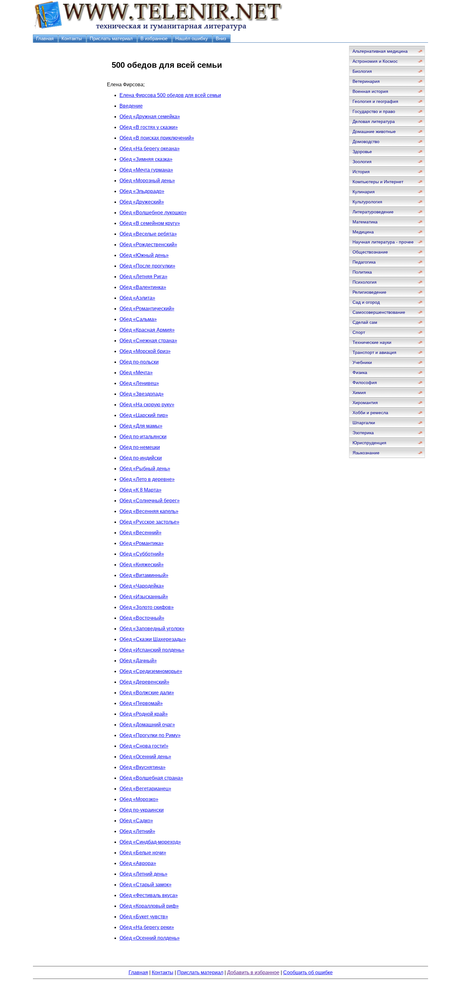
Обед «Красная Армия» (147, 330)
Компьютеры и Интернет (377, 181)
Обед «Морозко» (138, 799)
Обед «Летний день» (143, 874)
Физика (359, 372)
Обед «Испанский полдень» (151, 650)
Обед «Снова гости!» (143, 746)
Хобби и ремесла (370, 412)
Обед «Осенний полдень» (149, 938)
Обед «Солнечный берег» (149, 500)
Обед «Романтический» (146, 308)
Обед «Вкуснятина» (142, 767)
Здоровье (362, 151)
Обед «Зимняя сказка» (145, 159)
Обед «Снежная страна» (148, 340)
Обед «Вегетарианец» (145, 788)
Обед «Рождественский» (148, 244)
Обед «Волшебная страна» (151, 778)
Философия (364, 382)
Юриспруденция (369, 442)
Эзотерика (363, 432)
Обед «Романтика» (141, 543)
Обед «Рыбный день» (144, 468)
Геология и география (375, 101)
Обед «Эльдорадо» (141, 191)
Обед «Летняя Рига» (143, 276)
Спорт (358, 332)
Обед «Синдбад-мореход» (150, 842)
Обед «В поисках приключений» (156, 138)
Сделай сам (364, 322)
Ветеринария (366, 81)
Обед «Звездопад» (141, 394)
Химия (359, 392)
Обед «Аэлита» (137, 298)
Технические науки (371, 342)
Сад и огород (366, 302)
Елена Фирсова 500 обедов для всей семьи (170, 95)
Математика (365, 221)
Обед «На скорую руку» (146, 404)
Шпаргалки (363, 422)
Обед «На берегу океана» (149, 148)
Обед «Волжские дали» (146, 692)
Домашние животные (374, 131)
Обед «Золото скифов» (146, 607)
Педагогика (364, 261)
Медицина (363, 231)
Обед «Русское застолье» (149, 522)
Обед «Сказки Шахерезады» (152, 639)
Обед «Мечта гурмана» (146, 170)
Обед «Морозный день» (147, 180)
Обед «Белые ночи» (142, 852)
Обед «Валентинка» (142, 287)
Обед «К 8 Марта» (140, 490)
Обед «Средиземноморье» (150, 671)
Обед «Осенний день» (145, 756)
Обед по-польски (139, 362)
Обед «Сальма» (138, 319)
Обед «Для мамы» (140, 426)
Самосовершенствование (378, 312)
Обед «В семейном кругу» (149, 223)
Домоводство (365, 141)
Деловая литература (373, 121)
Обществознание (370, 251)
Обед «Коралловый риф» (149, 906)
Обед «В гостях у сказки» (148, 127)
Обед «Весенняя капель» (148, 511)
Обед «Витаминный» (143, 575)
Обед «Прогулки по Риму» (150, 735)
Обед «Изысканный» (143, 596)
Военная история (370, 91)
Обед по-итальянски (143, 436)
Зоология (362, 161)
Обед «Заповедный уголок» (151, 628)
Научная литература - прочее (383, 241)
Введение (131, 106)
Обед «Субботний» (141, 554)
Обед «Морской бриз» (145, 351)
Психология (364, 282)
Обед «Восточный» (141, 618)
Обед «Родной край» (143, 714)
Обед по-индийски (140, 458)
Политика (362, 272)
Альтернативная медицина (380, 51)
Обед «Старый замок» (145, 884)
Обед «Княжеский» (141, 564)
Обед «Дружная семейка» (149, 116)
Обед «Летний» (137, 831)
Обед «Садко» (136, 820)
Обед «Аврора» (137, 863)
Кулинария (363, 191)
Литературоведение (373, 211)
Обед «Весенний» (140, 532)
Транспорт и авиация (374, 352)
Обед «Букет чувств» (143, 916)
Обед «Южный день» (144, 255)
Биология (362, 71)
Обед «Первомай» (141, 703)
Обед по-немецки (139, 447)
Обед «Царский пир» (143, 415)
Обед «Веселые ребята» (148, 234)
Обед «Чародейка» (141, 586)
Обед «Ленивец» (139, 383)
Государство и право (373, 111)
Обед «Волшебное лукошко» (153, 212)
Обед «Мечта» (136, 372)
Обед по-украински (141, 810)
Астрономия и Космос (375, 61)
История (361, 171)
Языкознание (365, 452)
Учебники (362, 362)
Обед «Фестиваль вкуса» (148, 895)
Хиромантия (365, 402)
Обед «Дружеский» (141, 202)
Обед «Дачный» (138, 660)
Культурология (367, 201)
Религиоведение (369, 292)
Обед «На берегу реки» (146, 927)
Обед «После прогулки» (147, 266)
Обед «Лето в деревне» (147, 479)
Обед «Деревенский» (144, 682)
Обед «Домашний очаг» (147, 724)
